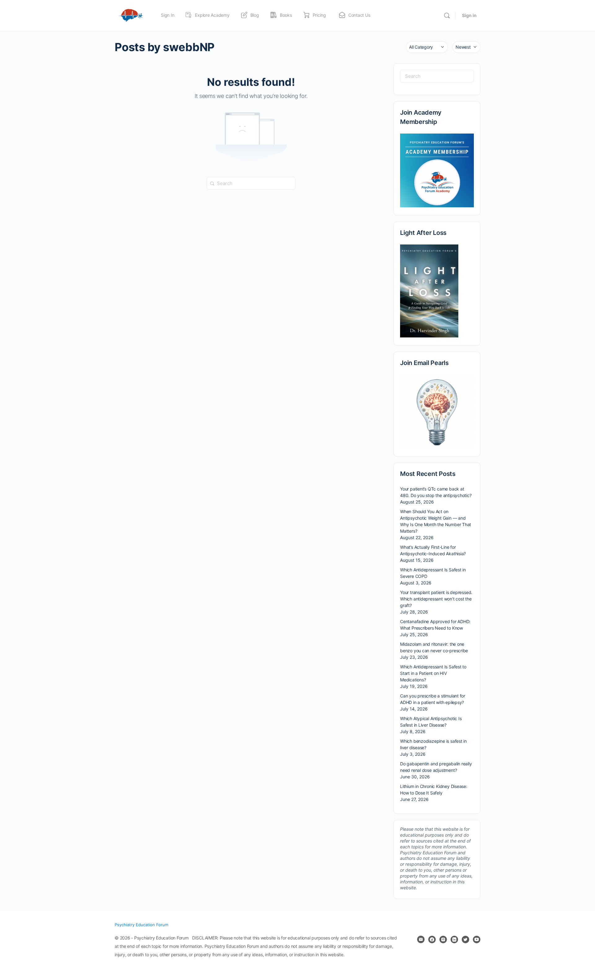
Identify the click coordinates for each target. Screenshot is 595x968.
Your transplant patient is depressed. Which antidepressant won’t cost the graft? (436, 599)
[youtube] (476, 939)
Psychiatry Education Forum (141, 924)
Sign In (167, 15)
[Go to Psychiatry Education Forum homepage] (131, 15)
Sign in (469, 15)
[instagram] (443, 939)
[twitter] (465, 939)
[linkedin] (454, 939)
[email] (421, 939)
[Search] (447, 15)
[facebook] (432, 939)
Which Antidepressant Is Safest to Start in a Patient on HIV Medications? (433, 673)
